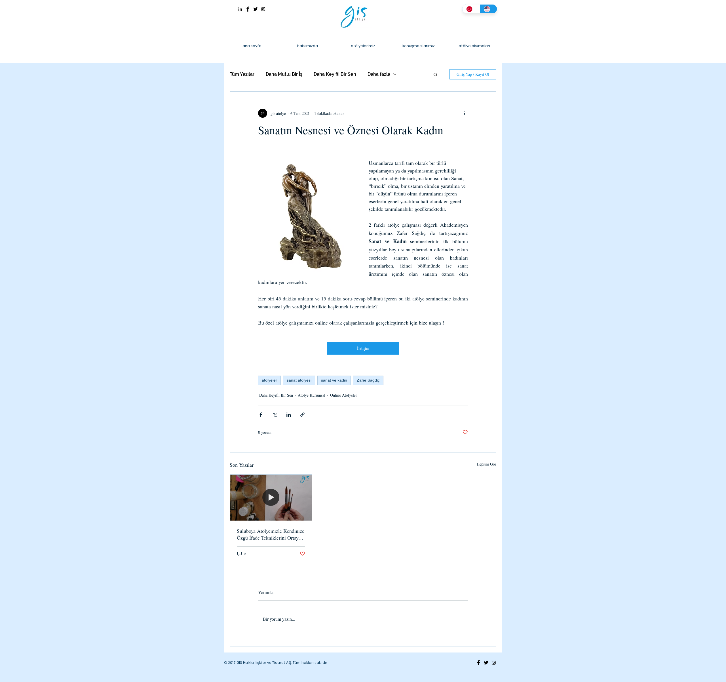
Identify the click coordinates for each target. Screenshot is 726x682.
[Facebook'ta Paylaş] (260, 414)
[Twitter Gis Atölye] (255, 9)
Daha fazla (379, 74)
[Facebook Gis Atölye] (247, 9)
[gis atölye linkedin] (240, 9)
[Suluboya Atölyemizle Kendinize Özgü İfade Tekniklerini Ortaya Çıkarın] (271, 498)
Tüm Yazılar (242, 74)
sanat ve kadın (334, 380)
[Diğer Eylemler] (464, 113)
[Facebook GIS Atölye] (478, 662)
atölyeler (269, 380)
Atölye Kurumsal (311, 395)
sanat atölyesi (299, 380)
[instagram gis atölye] (263, 9)
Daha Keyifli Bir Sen (335, 74)
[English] (488, 9)
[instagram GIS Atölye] (493, 662)
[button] (435, 74)
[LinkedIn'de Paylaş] (288, 414)
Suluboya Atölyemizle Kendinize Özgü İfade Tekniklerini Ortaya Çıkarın (270, 534)
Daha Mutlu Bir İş (284, 74)
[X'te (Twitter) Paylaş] (274, 414)
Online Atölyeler (343, 395)
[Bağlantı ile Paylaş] (302, 414)
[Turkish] (471, 9)
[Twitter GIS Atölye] (486, 662)
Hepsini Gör (486, 464)
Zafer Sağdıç (368, 380)
